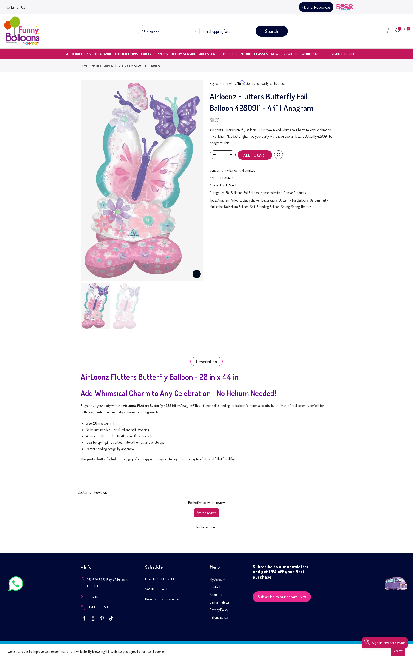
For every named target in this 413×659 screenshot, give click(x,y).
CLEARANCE (103, 54)
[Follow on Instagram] (93, 618)
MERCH (245, 54)
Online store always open (162, 599)
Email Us (18, 7)
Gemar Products (295, 192)
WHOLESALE (311, 54)
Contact (215, 587)
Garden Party (319, 200)
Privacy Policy (219, 609)
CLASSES (261, 54)
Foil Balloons (234, 192)
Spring (285, 206)
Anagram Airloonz (229, 200)
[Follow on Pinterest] (102, 618)
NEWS (275, 54)
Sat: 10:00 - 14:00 (156, 589)
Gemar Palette (220, 602)
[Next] (196, 180)
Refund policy (219, 617)
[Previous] (88, 180)
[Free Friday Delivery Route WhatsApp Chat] (396, 580)
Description (206, 361)
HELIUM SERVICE (183, 54)
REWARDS (291, 54)
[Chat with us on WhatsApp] (15, 584)
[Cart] (405, 31)
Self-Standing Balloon (265, 206)
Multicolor (216, 206)
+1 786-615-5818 (343, 54)
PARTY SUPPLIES (154, 54)
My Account (217, 579)
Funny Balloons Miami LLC (238, 170)
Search (271, 31)
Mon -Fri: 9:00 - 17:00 (159, 579)
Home (84, 65)
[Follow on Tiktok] (111, 618)
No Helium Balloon (236, 206)
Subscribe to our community (282, 596)
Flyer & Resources (316, 7)
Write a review (206, 513)
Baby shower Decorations (260, 200)
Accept (398, 651)
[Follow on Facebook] (85, 618)
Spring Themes (301, 206)
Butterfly (285, 200)
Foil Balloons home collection (263, 192)
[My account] (389, 31)
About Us (216, 594)
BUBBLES (230, 54)
